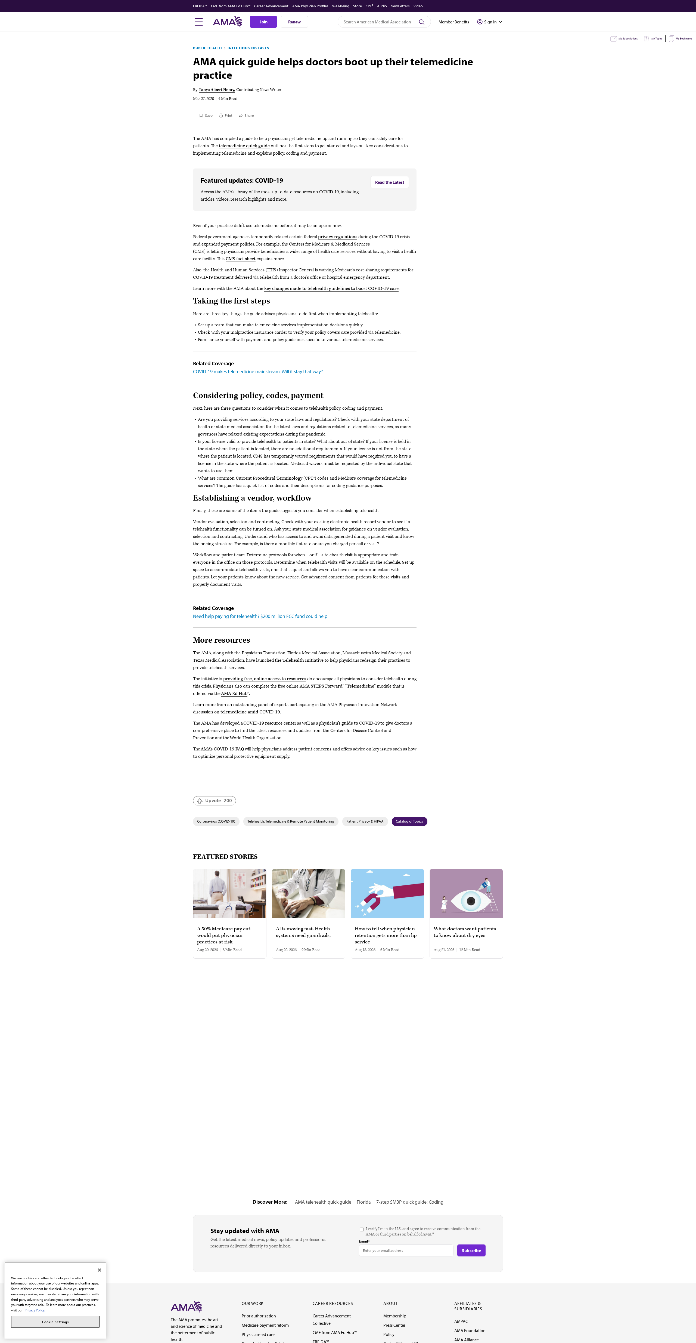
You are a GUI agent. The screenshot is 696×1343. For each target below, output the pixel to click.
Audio (382, 6)
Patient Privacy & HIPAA (365, 821)
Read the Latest (389, 182)
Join (264, 21)
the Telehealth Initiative (299, 660)
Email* (364, 1241)
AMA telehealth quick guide (323, 1202)
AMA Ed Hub (234, 694)
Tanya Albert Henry (216, 89)
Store (357, 6)
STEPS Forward (327, 686)
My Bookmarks (684, 38)
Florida (364, 1202)
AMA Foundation (470, 1330)
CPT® (369, 6)
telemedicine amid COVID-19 (250, 712)
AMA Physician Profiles (310, 6)
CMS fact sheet (241, 259)
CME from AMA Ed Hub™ (230, 6)
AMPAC (461, 1321)
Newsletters (400, 6)
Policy (388, 1334)
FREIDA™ (200, 6)
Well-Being (340, 6)
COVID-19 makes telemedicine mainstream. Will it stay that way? (258, 371)
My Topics (656, 38)
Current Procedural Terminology (269, 478)
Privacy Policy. (35, 1310)
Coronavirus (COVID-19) (216, 821)
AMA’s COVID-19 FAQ (222, 749)
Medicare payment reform (265, 1325)
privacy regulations (337, 237)
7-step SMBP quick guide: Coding (409, 1202)
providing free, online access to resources (264, 679)
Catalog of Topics (409, 821)
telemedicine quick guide (244, 146)
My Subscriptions (628, 38)
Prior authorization (259, 1316)
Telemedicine (360, 686)
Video (418, 6)
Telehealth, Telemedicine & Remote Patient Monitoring (290, 821)
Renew (294, 21)
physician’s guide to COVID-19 (349, 723)
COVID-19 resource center (269, 723)
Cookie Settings (55, 1322)
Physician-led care (258, 1334)
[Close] (99, 1270)
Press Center (394, 1325)
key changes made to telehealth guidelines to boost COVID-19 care (331, 289)
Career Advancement (271, 6)
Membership (394, 1316)
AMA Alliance (466, 1339)
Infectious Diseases (248, 47)
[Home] (186, 1307)
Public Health (207, 47)
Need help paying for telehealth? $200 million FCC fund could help (260, 616)
